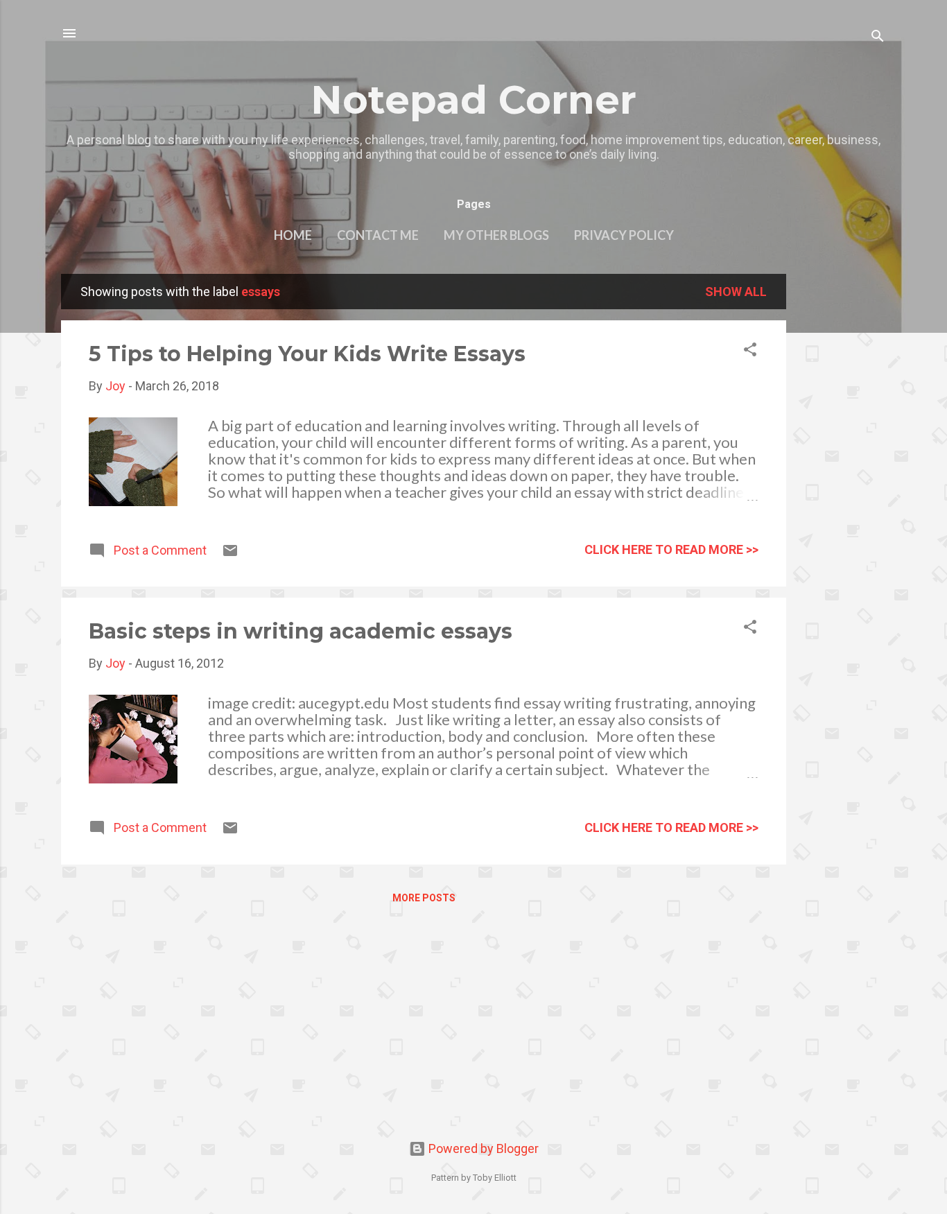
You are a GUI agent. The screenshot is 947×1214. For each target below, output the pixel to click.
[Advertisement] (841, 482)
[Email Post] (230, 554)
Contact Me (378, 235)
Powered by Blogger (482, 1148)
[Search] (877, 38)
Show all (736, 291)
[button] (750, 351)
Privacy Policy (624, 235)
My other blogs (496, 235)
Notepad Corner (473, 99)
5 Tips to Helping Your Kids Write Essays (307, 354)
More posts (423, 897)
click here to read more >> (671, 549)
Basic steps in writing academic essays (300, 631)
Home (293, 235)
